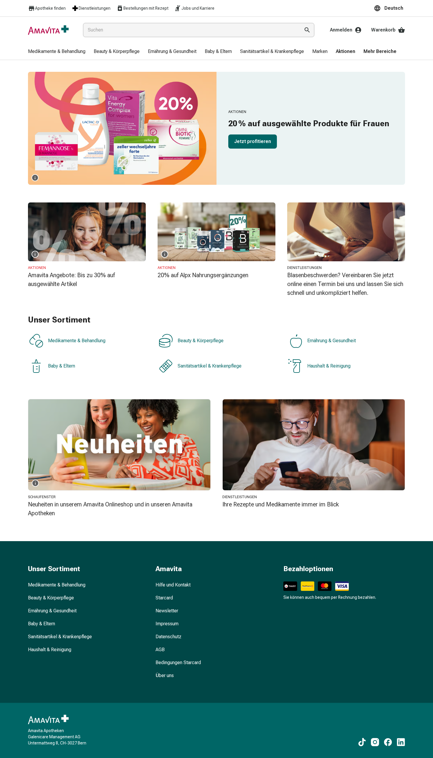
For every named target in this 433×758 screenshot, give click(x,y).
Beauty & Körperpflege (201, 340)
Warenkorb (383, 30)
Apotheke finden (50, 8)
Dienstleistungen (94, 8)
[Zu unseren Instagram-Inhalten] (375, 742)
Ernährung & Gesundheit (331, 340)
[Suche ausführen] (307, 30)
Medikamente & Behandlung (76, 340)
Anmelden (341, 30)
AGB (160, 649)
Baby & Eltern (61, 366)
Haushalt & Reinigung (329, 366)
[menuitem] (56, 52)
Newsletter (167, 611)
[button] (389, 8)
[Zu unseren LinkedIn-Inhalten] (401, 742)
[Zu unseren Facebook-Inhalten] (388, 742)
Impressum (167, 623)
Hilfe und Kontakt (173, 585)
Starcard (164, 598)
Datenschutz (168, 636)
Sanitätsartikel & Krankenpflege (210, 366)
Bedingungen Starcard (178, 662)
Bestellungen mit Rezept (145, 8)
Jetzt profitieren (252, 141)
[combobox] (190, 30)
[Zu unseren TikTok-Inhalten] (362, 742)
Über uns (165, 675)
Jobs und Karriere (197, 8)
